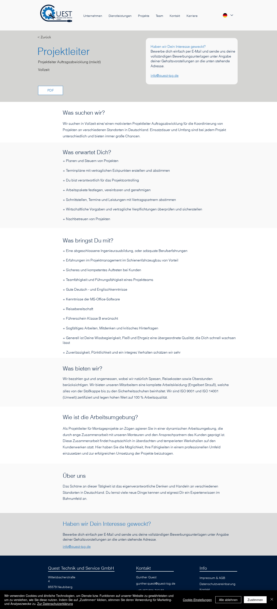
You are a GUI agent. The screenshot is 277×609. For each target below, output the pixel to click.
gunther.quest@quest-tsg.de (155, 583)
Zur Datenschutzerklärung (55, 603)
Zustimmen (255, 600)
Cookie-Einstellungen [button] (197, 600)
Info (203, 568)
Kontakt (143, 568)
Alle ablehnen (228, 600)
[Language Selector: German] (228, 15)
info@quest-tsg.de (165, 75)
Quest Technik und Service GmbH (81, 568)
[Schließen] (271, 600)
